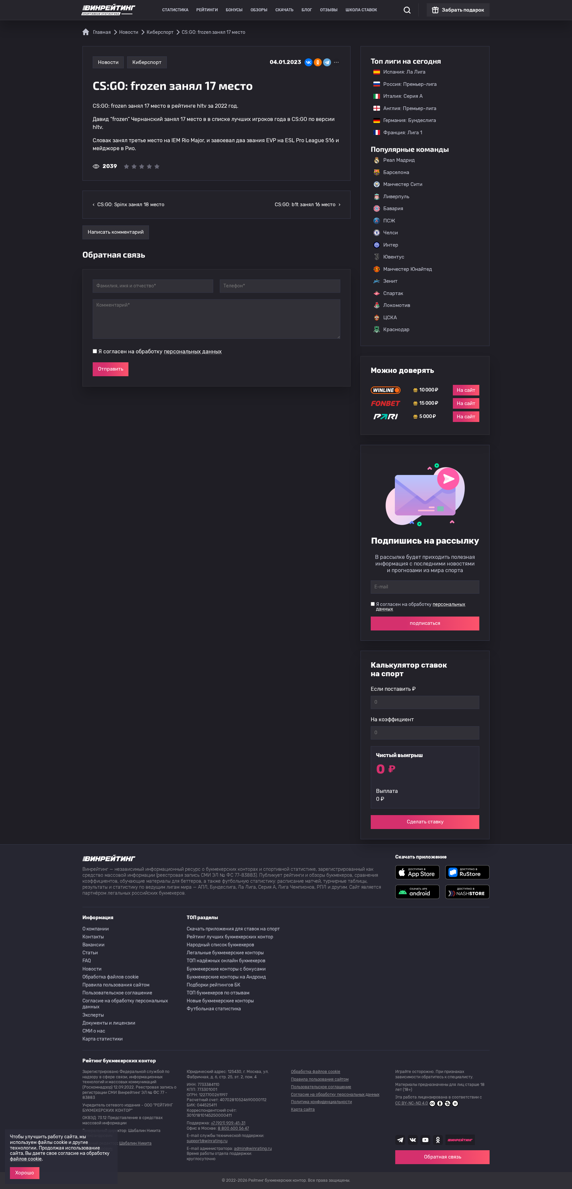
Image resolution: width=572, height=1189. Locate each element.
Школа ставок (361, 10)
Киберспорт (147, 62)
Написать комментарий (116, 232)
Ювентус (393, 257)
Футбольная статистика (214, 1009)
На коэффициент (392, 719)
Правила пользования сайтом (116, 985)
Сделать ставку (425, 822)
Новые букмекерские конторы (220, 1001)
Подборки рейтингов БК (213, 985)
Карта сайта (303, 1109)
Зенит (390, 281)
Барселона (396, 172)
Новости (108, 62)
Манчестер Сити (402, 184)
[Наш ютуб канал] (425, 1140)
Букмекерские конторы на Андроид (226, 977)
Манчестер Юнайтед (407, 269)
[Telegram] (327, 62)
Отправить (110, 369)
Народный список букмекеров (220, 945)
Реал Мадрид (399, 160)
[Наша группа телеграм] (400, 1140)
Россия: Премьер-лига (406, 84)
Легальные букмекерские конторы (225, 953)
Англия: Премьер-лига (406, 108)
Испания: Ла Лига (404, 72)
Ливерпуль (396, 197)
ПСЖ (389, 221)
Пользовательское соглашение (117, 993)
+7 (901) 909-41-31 (228, 1123)
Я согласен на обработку (160, 351)
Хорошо (24, 1173)
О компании (95, 929)
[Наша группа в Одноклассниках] (438, 1140)
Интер (390, 245)
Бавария (393, 208)
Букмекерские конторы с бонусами (226, 969)
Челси (390, 233)
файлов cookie (26, 1159)
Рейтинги (207, 10)
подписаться (425, 623)
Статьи (90, 953)
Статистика (175, 10)
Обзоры (259, 10)
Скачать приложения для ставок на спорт (233, 929)
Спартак (393, 293)
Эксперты (93, 1015)
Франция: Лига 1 (399, 133)
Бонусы (234, 10)
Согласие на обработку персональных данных (125, 1004)
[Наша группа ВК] (413, 1140)
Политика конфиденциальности (321, 1102)
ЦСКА (390, 318)
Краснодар (396, 329)
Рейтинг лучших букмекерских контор (230, 937)
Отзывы (329, 10)
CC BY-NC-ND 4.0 (411, 1103)
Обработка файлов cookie (110, 977)
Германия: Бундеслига (406, 120)
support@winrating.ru (207, 1141)
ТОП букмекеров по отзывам (218, 993)
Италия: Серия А (399, 96)
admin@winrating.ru (253, 1148)
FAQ (86, 961)
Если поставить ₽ (393, 689)
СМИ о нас (93, 1031)
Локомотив (396, 305)
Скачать (284, 10)
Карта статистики (102, 1039)
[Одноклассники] (318, 62)
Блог (307, 10)
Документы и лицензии (108, 1023)
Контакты (93, 937)
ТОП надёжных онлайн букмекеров (226, 961)
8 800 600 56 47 (233, 1128)
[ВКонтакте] (308, 62)
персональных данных (193, 351)
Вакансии (93, 945)
